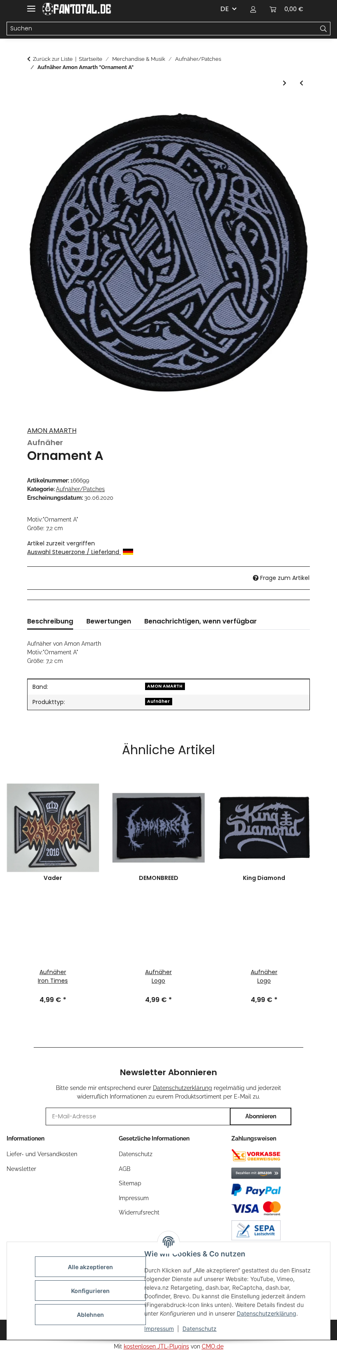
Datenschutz (199, 1328)
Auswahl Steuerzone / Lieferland (74, 552)
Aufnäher (158, 701)
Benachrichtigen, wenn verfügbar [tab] (200, 621)
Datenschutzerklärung (266, 1313)
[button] (253, 9)
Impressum (159, 1328)
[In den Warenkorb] (33, 106)
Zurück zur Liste (53, 59)
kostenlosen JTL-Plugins (156, 1346)
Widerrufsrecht (139, 1212)
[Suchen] (323, 29)
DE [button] (224, 9)
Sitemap (130, 1183)
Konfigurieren (90, 1290)
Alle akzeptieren (90, 1266)
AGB (124, 1169)
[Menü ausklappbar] (31, 5)
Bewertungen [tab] (108, 621)
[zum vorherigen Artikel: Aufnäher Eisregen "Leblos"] (301, 83)
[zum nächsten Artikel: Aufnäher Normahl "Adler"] (284, 83)
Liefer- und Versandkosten (42, 1154)
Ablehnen (90, 1314)
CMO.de (213, 1346)
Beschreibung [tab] (50, 621)
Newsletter (21, 1169)
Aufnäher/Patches (80, 489)
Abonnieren (260, 1116)
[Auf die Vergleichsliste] (293, 127)
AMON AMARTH (51, 430)
